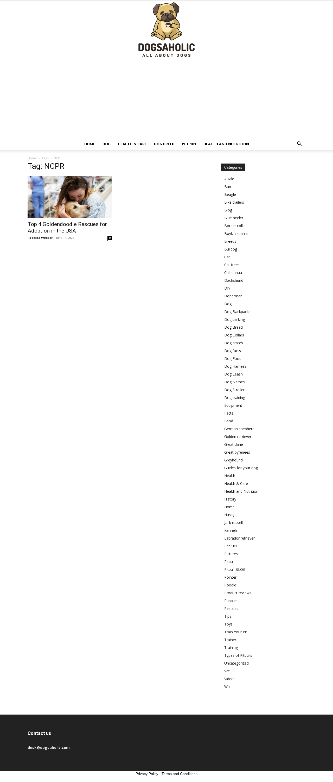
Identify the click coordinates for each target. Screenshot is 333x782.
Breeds (230, 241)
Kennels (231, 530)
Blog (228, 210)
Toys (228, 624)
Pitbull (229, 561)
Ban (227, 186)
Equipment (233, 405)
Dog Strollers (235, 389)
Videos (229, 678)
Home (89, 143)
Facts (228, 413)
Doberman (233, 295)
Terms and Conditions (179, 774)
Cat (227, 256)
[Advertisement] (166, 98)
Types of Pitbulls (238, 655)
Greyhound (233, 460)
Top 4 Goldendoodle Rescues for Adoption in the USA (67, 227)
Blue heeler (233, 217)
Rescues (231, 608)
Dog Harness (235, 366)
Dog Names (234, 381)
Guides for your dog (241, 467)
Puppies (231, 600)
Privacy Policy (147, 774)
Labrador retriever (239, 538)
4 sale (229, 178)
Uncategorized (236, 663)
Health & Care (132, 143)
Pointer (230, 577)
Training (231, 647)
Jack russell (233, 522)
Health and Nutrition (226, 143)
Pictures (231, 553)
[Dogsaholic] (166, 30)
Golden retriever (237, 436)
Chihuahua (233, 272)
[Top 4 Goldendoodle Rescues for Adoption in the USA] (70, 197)
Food (228, 420)
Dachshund (233, 280)
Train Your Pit (235, 631)
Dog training (234, 397)
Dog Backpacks (237, 311)
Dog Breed (164, 143)
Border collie (235, 225)
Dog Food (232, 358)
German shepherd (239, 428)
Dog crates (233, 342)
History (230, 499)
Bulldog (230, 249)
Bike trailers (234, 202)
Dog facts (232, 350)
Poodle (230, 585)
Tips (227, 616)
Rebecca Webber (40, 238)
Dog (107, 143)
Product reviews (237, 592)
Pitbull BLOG (235, 569)
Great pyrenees (237, 452)
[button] (299, 144)
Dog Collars (234, 335)
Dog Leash (233, 374)
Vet (227, 670)
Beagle (230, 194)
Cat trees (232, 264)
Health (229, 475)
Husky (229, 514)
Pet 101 (189, 143)
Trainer (230, 639)
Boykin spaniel (236, 233)
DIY (227, 288)
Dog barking (234, 319)
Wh (227, 686)
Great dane (233, 444)
